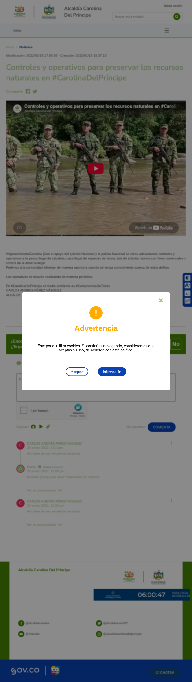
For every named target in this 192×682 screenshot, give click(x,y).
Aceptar (77, 371)
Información (112, 371)
